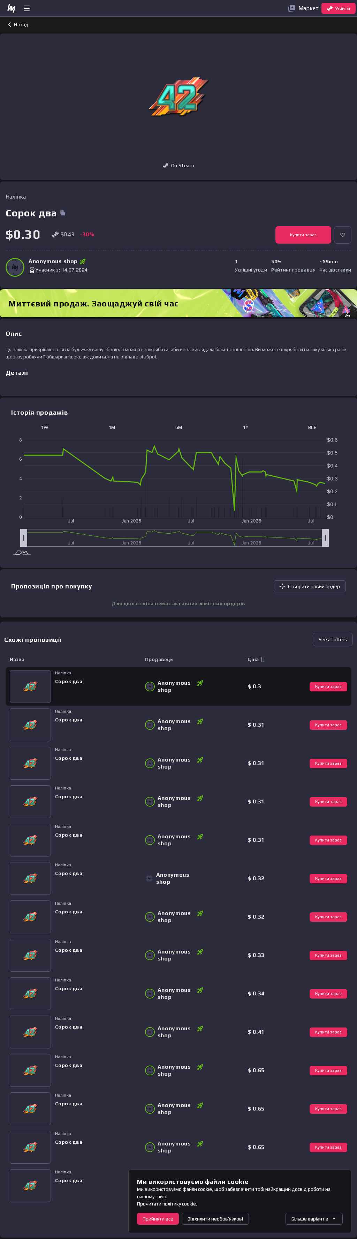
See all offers (333, 639)
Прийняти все (158, 1219)
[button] (342, 235)
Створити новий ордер (314, 586)
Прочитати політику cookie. (167, 1204)
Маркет (308, 8)
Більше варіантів (309, 1219)
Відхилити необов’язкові (215, 1219)
